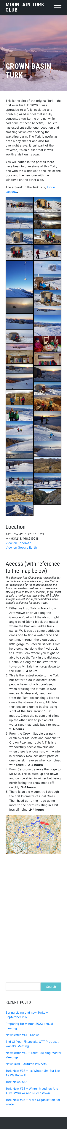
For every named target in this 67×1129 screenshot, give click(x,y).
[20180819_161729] (20, 494)
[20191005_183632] (20, 443)
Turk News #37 (16, 1082)
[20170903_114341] (47, 298)
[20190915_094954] (20, 428)
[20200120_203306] (47, 224)
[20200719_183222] (20, 357)
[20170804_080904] (47, 310)
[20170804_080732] (20, 321)
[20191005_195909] (47, 449)
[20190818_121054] (20, 205)
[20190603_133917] (20, 413)
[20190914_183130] (47, 418)
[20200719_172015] (47, 373)
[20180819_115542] (20, 465)
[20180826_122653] (47, 252)
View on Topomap (18, 543)
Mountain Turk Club (25, 7)
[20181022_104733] (47, 237)
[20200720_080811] (20, 346)
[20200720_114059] (20, 336)
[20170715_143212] (47, 325)
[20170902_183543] (20, 306)
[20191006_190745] (20, 454)
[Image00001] (47, 205)
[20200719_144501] (47, 388)
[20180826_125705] (20, 252)
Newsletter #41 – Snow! (22, 1035)
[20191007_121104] (47, 465)
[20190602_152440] (20, 397)
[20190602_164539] (47, 403)
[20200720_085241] (47, 344)
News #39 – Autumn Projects (26, 1064)
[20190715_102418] (20, 237)
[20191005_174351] (47, 433)
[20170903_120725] (47, 282)
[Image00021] (20, 221)
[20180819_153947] (47, 481)
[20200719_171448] (20, 381)
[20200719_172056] (20, 368)
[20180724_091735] (47, 267)
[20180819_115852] (20, 479)
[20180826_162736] (47, 496)
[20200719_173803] (47, 359)
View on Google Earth (21, 547)
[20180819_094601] (20, 509)
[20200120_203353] (47, 216)
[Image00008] (20, 278)
